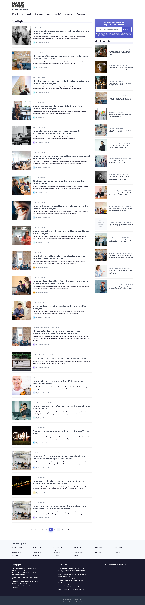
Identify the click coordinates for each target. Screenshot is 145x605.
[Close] (108, 297)
